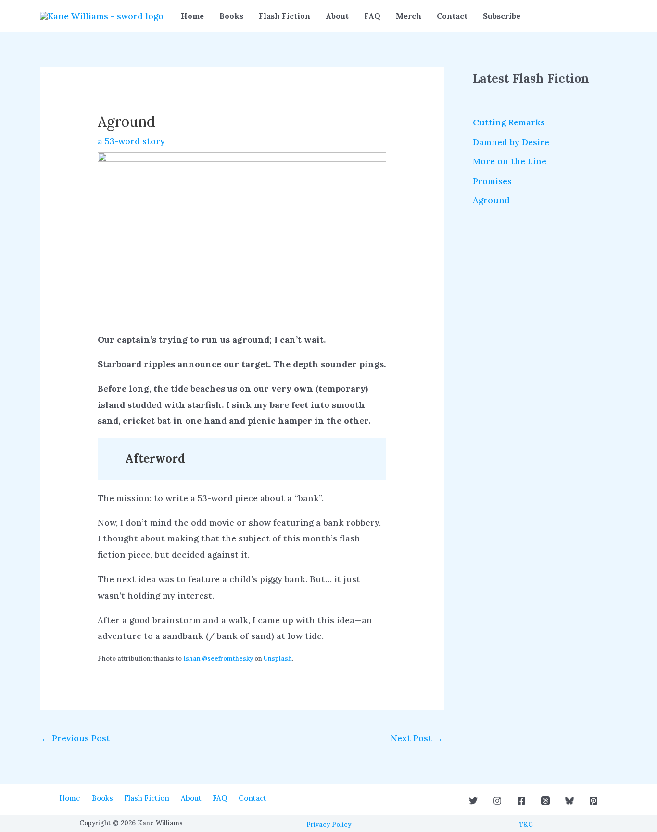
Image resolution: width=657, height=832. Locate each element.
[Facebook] (521, 800)
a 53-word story (131, 141)
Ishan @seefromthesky (218, 658)
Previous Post (75, 738)
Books (231, 16)
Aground (491, 200)
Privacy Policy (328, 824)
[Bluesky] (569, 800)
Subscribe (501, 16)
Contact (452, 16)
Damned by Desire (511, 141)
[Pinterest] (593, 800)
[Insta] (497, 800)
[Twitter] (473, 800)
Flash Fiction (284, 16)
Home (192, 16)
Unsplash (278, 658)
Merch (408, 16)
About (337, 16)
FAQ (372, 16)
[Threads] (545, 800)
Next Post (417, 738)
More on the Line (509, 161)
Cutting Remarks (509, 122)
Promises (492, 180)
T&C (526, 824)
